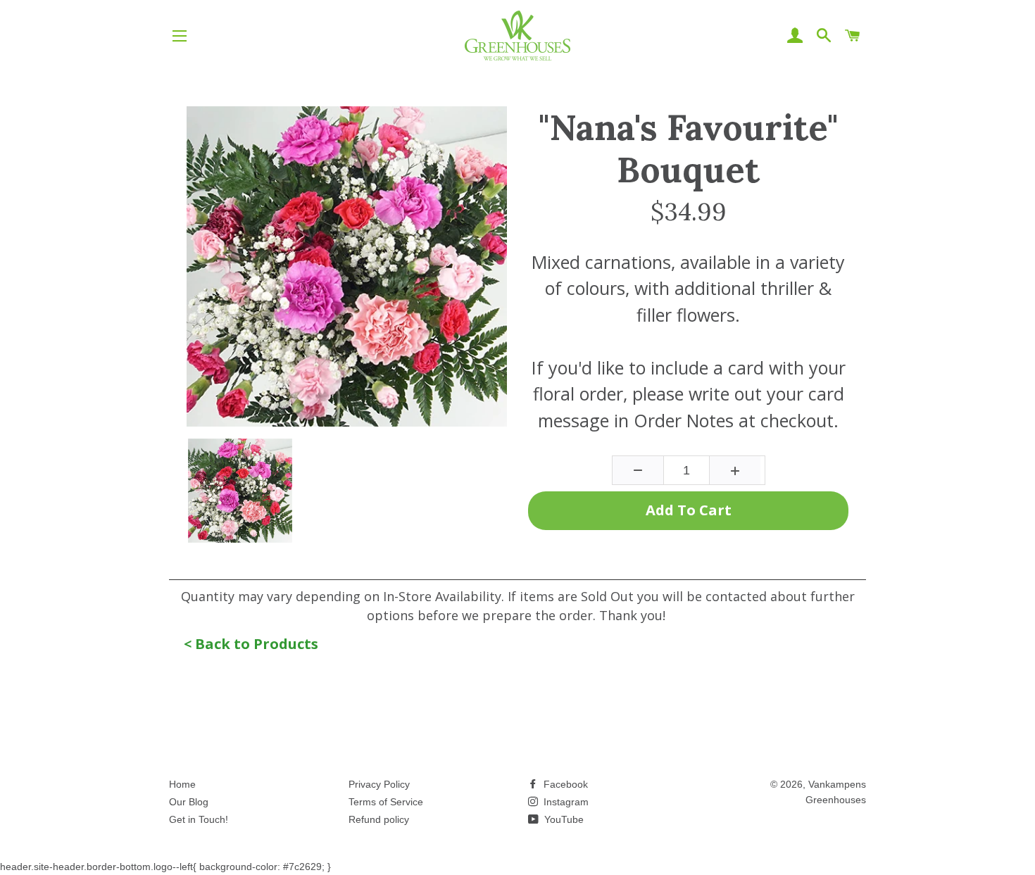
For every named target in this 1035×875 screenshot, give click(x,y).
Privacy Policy (379, 784)
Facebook (564, 784)
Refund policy (379, 819)
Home (182, 784)
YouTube (562, 819)
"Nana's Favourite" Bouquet (688, 148)
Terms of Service (386, 801)
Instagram (565, 801)
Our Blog (188, 801)
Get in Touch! (198, 819)
